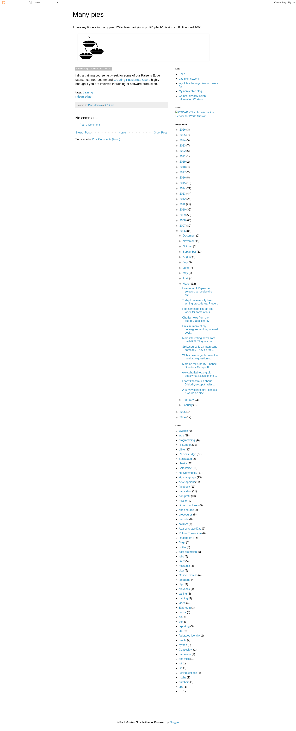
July (185, 262)
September (190, 251)
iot (180, 663)
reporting (184, 626)
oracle (182, 640)
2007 (183, 225)
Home (122, 132)
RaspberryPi (186, 537)
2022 (183, 150)
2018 (183, 167)
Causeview (186, 649)
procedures (186, 514)
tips (181, 686)
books (182, 612)
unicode (184, 519)
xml (181, 631)
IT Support (185, 444)
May (186, 273)
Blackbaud (185, 458)
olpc (181, 584)
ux (180, 691)
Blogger (174, 722)
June (186, 267)
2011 (183, 204)
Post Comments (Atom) (106, 139)
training (88, 92)
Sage (182, 542)
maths (182, 677)
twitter (182, 547)
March (187, 283)
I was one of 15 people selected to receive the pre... (197, 291)
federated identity (189, 635)
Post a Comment (90, 124)
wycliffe (183, 430)
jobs (181, 556)
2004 (183, 417)
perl (181, 621)
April (186, 278)
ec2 (181, 616)
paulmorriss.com (189, 78)
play (181, 570)
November (189, 241)
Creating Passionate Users (132, 79)
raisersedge (83, 96)
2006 (183, 231)
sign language (187, 477)
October (188, 246)
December (189, 235)
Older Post (160, 132)
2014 (183, 188)
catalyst (183, 524)
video (182, 603)
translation (185, 491)
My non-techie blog (190, 91)
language (184, 579)
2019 (183, 161)
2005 (183, 411)
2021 (183, 156)
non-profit (184, 496)
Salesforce (185, 468)
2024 (183, 140)
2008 (183, 220)
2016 (183, 177)
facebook (184, 486)
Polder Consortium (190, 533)
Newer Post (83, 132)
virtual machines (189, 505)
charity (183, 463)
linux (182, 561)
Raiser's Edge (187, 454)
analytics (184, 658)
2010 (183, 209)
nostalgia (184, 565)
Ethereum (185, 607)
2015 (183, 183)
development (187, 482)
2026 (183, 129)
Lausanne (185, 654)
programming (187, 440)
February (188, 399)
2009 (183, 215)
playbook (184, 589)
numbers (184, 682)
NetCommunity (188, 472)
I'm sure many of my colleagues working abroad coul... (200, 329)
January (188, 405)
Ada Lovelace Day (190, 528)
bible (182, 449)
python (183, 645)
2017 (183, 172)
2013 (183, 193)
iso (180, 668)
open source (186, 509)
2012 (183, 199)
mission (183, 500)
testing (183, 593)
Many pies (88, 14)
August (187, 257)
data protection (188, 551)
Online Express (188, 575)
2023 (183, 145)
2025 (183, 135)
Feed (182, 74)
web (181, 435)
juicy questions (188, 672)
